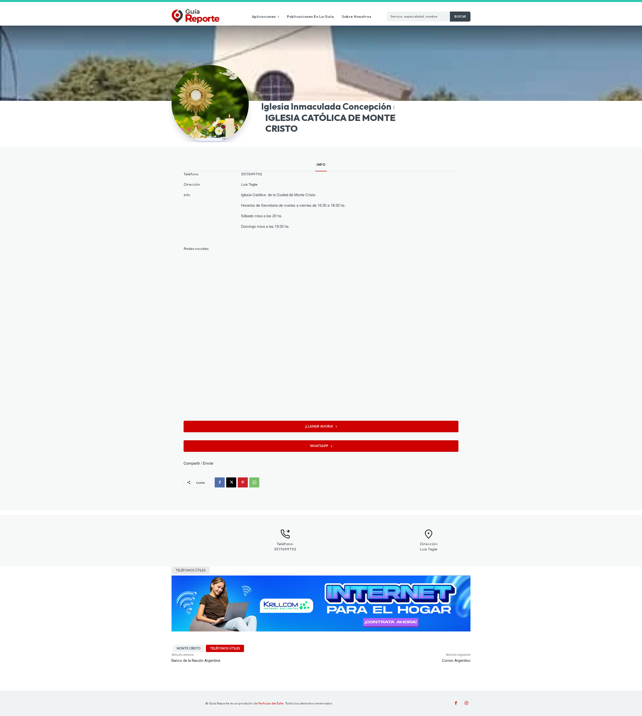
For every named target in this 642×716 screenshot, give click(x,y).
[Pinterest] (243, 482)
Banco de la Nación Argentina (196, 660)
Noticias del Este (270, 703)
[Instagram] (466, 703)
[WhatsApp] (254, 482)
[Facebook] (220, 482)
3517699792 (251, 174)
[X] (231, 482)
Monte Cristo (189, 648)
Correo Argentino (456, 660)
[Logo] (195, 15)
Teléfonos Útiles (191, 570)
